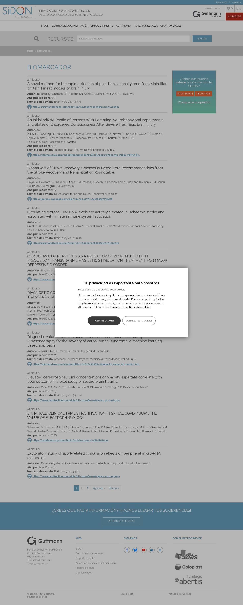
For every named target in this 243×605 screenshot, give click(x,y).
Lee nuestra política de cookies (130, 307)
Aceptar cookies (104, 321)
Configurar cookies (139, 321)
